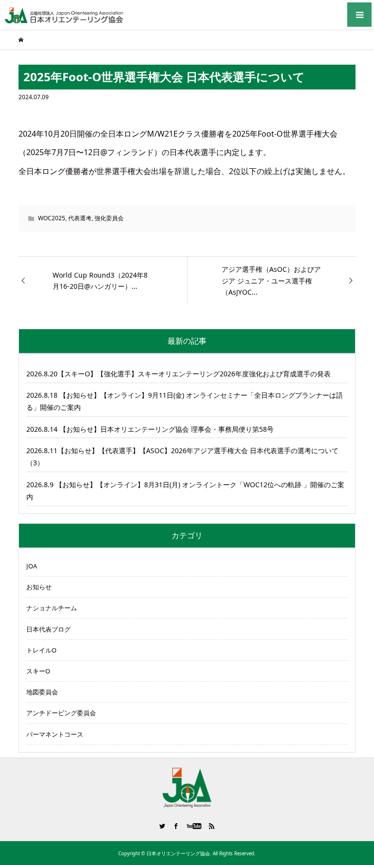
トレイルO (41, 650)
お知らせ (39, 587)
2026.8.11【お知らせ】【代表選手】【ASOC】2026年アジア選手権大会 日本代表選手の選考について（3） (182, 456)
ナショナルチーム (51, 607)
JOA (31, 566)
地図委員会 (42, 692)
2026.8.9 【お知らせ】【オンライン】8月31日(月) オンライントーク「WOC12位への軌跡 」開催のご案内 (185, 490)
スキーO (38, 671)
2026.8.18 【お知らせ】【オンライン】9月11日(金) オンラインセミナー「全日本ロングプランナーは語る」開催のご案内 (184, 401)
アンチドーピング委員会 (61, 712)
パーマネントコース (54, 734)
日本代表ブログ (48, 629)
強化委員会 (109, 218)
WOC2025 (51, 218)
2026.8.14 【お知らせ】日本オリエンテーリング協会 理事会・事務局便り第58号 (150, 429)
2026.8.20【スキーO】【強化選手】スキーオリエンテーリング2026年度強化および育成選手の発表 (178, 373)
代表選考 (80, 218)
